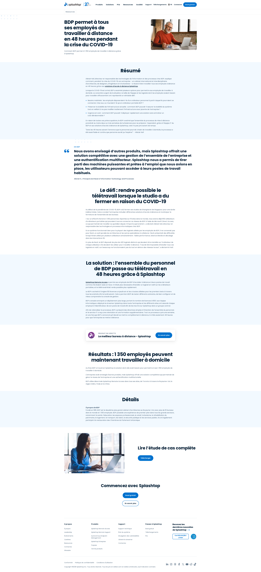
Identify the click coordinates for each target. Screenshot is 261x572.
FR (171, 5)
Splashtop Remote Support (100, 532)
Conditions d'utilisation (105, 563)
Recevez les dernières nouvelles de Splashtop (183, 527)
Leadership (68, 532)
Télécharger (145, 458)
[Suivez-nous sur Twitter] (183, 564)
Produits (99, 4)
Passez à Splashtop (153, 524)
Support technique (125, 529)
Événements (68, 536)
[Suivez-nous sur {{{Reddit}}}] (191, 564)
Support (148, 5)
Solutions (110, 4)
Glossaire (67, 550)
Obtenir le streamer (125, 540)
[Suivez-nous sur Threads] (175, 564)
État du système (124, 532)
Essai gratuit (190, 5)
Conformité (68, 563)
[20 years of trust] (86, 4)
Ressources (128, 4)
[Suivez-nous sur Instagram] (171, 564)
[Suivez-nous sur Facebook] (179, 564)
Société (139, 4)
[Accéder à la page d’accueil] (72, 4)
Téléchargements (160, 5)
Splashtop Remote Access (97, 282)
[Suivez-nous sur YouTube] (187, 564)
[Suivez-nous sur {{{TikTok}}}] (195, 564)
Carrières (67, 540)
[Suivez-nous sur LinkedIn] (167, 564)
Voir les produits (96, 549)
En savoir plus (164, 335)
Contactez (68, 547)
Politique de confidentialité (84, 563)
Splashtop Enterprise (98, 541)
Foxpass (94, 545)
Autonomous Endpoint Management (99, 537)
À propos (68, 524)
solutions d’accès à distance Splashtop (121, 86)
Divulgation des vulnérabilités (128, 536)
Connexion (178, 5)
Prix (118, 4)
